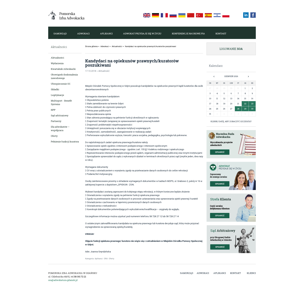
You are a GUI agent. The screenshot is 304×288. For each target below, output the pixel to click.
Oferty (54, 135)
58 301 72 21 (80, 276)
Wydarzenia (57, 63)
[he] (217, 15)
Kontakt (221, 33)
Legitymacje (57, 95)
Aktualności (57, 57)
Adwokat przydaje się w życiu (142, 33)
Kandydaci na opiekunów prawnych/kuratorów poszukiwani (150, 46)
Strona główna (91, 46)
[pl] (225, 15)
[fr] (164, 15)
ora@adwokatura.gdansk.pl (63, 280)
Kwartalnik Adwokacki (63, 69)
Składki (55, 89)
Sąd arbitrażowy (59, 115)
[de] (155, 15)
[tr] (199, 15)
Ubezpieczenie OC (60, 83)
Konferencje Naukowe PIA (188, 33)
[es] (208, 15)
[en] (146, 15)
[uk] (181, 15)
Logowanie (231, 49)
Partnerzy (56, 121)
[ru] (173, 15)
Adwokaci (83, 33)
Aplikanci (106, 33)
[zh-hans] (190, 15)
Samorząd (60, 33)
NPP (53, 109)
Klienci (251, 273)
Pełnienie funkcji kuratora (65, 141)
